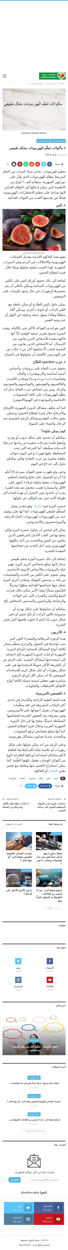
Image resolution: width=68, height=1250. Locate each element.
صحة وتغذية (43, 141)
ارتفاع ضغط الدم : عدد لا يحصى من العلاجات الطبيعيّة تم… (34, 1119)
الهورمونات (12, 778)
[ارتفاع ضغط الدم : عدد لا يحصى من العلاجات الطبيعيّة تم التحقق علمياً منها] (49, 878)
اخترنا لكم (34, 1040)
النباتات (22, 778)
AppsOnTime (24, 1245)
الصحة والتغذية (57, 141)
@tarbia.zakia (30, 1192)
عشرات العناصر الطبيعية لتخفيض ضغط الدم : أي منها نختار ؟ (34, 1101)
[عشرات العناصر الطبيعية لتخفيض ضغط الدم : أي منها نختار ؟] (19, 841)
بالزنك (37, 506)
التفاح (41, 778)
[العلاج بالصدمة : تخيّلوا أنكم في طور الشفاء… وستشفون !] (34, 1034)
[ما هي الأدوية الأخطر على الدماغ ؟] (19, 878)
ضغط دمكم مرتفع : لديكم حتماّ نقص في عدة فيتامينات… (34, 1083)
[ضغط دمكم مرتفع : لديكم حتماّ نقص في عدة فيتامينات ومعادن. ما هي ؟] (49, 841)
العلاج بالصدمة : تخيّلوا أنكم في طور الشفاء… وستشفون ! (34, 1048)
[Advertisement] (34, 36)
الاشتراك (14, 1179)
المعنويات (32, 778)
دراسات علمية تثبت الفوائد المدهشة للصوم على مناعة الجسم (52, 807)
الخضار (53, 771)
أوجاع (56, 778)
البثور (48, 778)
